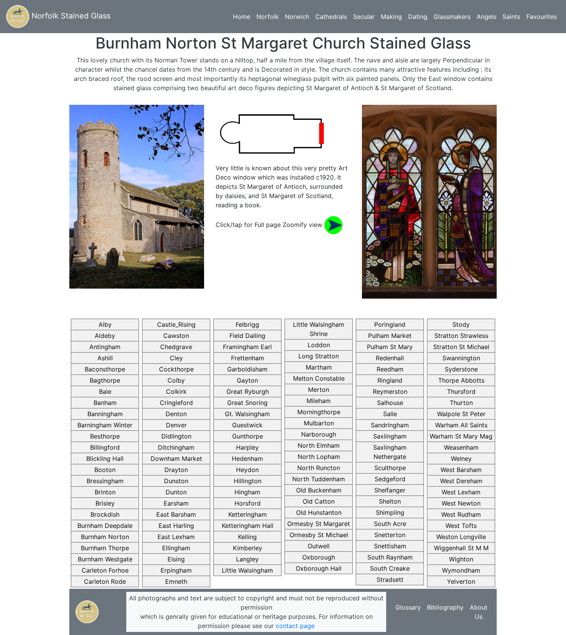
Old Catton (319, 501)
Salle (390, 414)
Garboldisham (247, 369)
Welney (461, 458)
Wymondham (461, 570)
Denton (176, 414)
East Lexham (176, 537)
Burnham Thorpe (105, 548)
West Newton (461, 503)
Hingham (247, 492)
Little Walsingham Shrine (318, 329)
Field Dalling (247, 335)
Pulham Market (390, 335)
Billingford (105, 447)
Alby (105, 324)
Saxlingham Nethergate (390, 451)
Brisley (105, 503)
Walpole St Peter (461, 414)
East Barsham (176, 514)
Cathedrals (331, 16)
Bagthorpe (105, 380)
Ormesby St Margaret (318, 523)
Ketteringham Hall (247, 525)
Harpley (247, 447)
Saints (511, 16)
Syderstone (461, 369)
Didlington (176, 436)
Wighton (461, 559)
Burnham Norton (105, 537)
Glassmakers (452, 16)
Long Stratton (318, 356)
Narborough (318, 434)
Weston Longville (461, 537)
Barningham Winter (104, 425)
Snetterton (389, 535)
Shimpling (390, 512)
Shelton (390, 501)
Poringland (389, 324)
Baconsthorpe (105, 369)
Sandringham (390, 425)
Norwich (297, 16)
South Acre (390, 523)
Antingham (105, 347)
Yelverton (461, 581)
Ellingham (176, 548)
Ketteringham (247, 514)
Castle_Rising (176, 324)
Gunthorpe (247, 436)
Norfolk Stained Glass (70, 15)
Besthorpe (105, 436)
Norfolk (267, 16)
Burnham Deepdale (104, 525)
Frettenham (247, 358)
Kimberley (247, 548)
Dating (417, 16)
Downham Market (176, 458)
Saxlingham (390, 436)
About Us (478, 611)
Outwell (319, 546)
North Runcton (318, 468)
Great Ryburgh (247, 391)
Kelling (247, 537)
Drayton (176, 470)
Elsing (176, 559)
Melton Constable (319, 378)
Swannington (461, 358)
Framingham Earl (247, 347)
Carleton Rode (105, 581)
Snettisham (390, 546)
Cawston (176, 335)
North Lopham (319, 456)
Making (391, 16)
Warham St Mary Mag (461, 436)
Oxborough (318, 557)
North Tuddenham (318, 479)
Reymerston (390, 391)
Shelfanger (389, 490)
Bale (105, 391)
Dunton (176, 492)
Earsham (176, 503)
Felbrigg (247, 324)
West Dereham (461, 481)
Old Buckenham (319, 490)
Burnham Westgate (105, 559)
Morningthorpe (318, 412)
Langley (247, 559)
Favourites (541, 16)
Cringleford (176, 403)
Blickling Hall (105, 458)
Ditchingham (176, 447)
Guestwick (247, 425)
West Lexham (461, 492)
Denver (176, 425)
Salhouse (390, 403)
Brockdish (104, 514)
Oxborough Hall (319, 568)
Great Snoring (247, 403)
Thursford (461, 391)
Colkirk (176, 391)
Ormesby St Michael (319, 535)
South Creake (390, 568)
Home (241, 16)
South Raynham (390, 557)
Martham (319, 367)
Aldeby (105, 335)
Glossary (408, 607)
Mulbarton (319, 423)
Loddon (319, 345)
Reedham (390, 369)
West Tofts (461, 525)
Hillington (247, 481)
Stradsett (390, 579)
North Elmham (319, 445)
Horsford (247, 503)
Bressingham (105, 481)
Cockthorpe (176, 369)
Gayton (247, 380)
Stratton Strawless (461, 335)
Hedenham (247, 458)
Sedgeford (390, 479)
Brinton (105, 492)
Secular (364, 16)
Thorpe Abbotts (461, 380)
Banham (105, 403)
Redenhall (390, 358)
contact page (295, 626)
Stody (461, 324)
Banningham (105, 414)
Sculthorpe (390, 468)
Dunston (176, 481)
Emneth (176, 581)
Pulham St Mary (390, 347)
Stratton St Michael (461, 347)
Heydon (247, 470)
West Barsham (461, 470)
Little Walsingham (247, 570)
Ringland (389, 380)
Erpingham (176, 570)
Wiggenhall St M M (461, 548)
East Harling (176, 525)
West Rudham (461, 514)
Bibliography (445, 607)
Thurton (461, 403)
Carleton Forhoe (105, 570)
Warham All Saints (461, 425)
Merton (318, 389)
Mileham (318, 401)
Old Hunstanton (319, 512)
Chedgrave (176, 347)
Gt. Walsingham (247, 414)
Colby (176, 380)
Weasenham (461, 447)
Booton (105, 470)
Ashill (105, 358)
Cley (176, 358)
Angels (486, 16)
